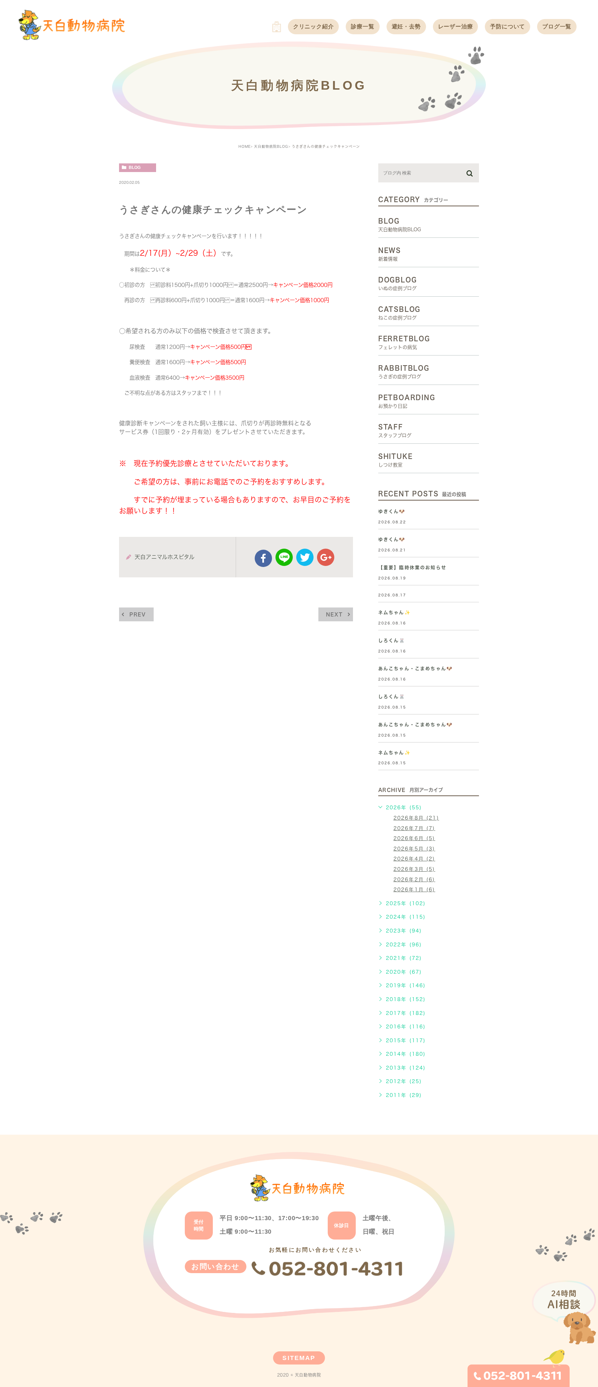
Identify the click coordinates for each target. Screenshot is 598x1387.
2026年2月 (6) (414, 879)
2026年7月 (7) (414, 828)
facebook (263, 558)
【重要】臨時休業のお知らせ (412, 567)
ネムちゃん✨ (394, 612)
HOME (244, 146)
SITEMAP (298, 1357)
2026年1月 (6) (414, 889)
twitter (305, 557)
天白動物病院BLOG (271, 146)
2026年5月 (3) (414, 848)
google (325, 557)
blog (135, 167)
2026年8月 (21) (416, 818)
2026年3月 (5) (414, 869)
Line (284, 557)
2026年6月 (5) (414, 838)
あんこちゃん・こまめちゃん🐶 (415, 668)
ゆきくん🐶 (392, 511)
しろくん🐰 (392, 640)
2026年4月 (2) (414, 858)
